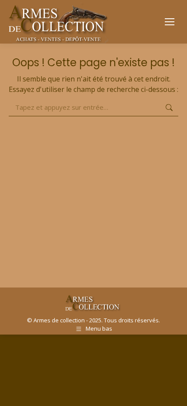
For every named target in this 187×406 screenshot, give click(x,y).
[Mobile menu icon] (169, 21)
